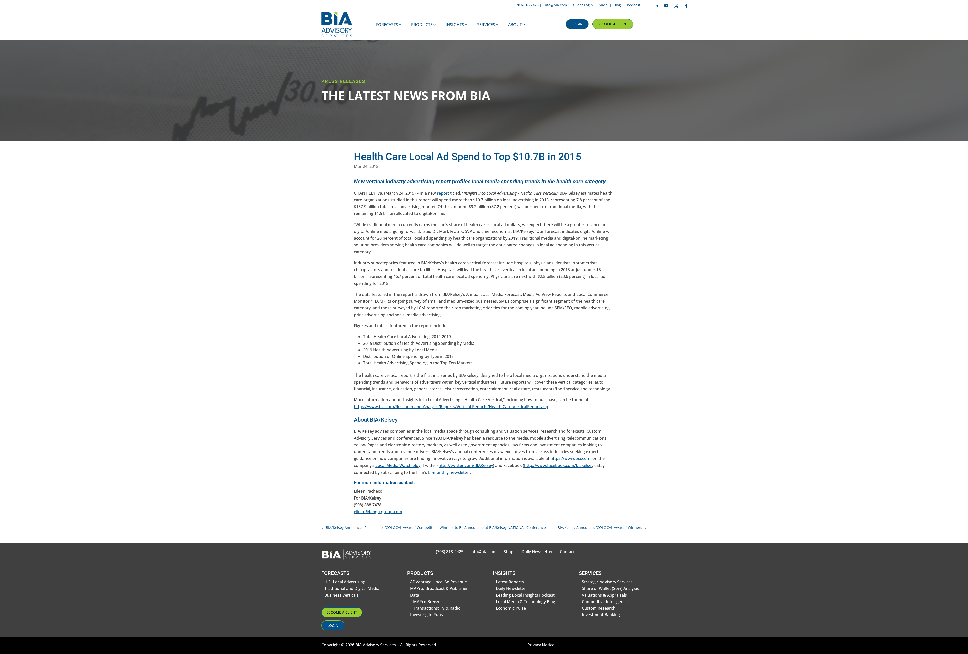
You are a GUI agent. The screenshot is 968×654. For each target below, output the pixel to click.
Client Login (583, 5)
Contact (567, 551)
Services (486, 24)
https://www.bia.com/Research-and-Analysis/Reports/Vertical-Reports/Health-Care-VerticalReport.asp (451, 406)
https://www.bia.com (570, 458)
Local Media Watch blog (398, 465)
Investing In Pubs (426, 614)
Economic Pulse (511, 608)
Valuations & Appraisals (604, 595)
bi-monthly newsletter (449, 472)
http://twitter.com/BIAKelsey (466, 465)
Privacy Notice (540, 645)
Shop (603, 5)
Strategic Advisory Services (607, 582)
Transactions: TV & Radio (437, 608)
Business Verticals (341, 595)
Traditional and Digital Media (351, 588)
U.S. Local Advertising (344, 582)
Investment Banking (601, 614)
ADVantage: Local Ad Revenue (438, 582)
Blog (617, 5)
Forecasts (387, 24)
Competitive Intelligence (605, 601)
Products (422, 24)
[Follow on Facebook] (686, 6)
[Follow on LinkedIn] (656, 6)
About (515, 24)
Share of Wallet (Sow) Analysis (610, 588)
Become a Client (612, 24)
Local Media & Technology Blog (525, 601)
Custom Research (598, 608)
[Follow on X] (676, 6)
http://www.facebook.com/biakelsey (558, 465)
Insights (455, 24)
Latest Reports (510, 582)
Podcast (633, 5)
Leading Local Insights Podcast (525, 595)
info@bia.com (555, 5)
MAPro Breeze (426, 601)
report (443, 193)
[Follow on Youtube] (666, 6)
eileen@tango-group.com (378, 511)
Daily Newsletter (537, 551)
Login (577, 24)
